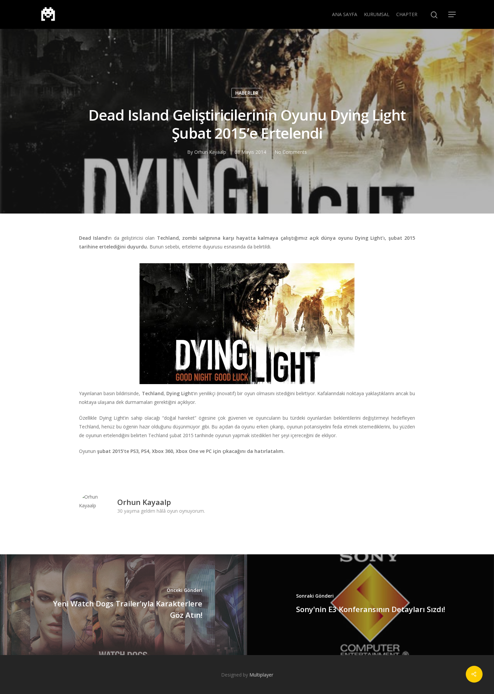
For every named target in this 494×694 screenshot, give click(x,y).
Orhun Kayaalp (210, 151)
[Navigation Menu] (452, 14)
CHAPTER (406, 14)
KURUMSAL (376, 14)
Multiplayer (261, 675)
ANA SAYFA (344, 14)
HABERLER (246, 92)
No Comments (291, 151)
